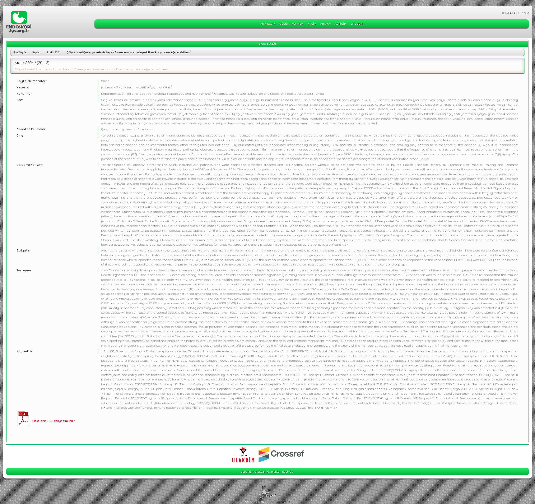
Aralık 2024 (53, 52)
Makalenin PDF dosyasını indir (53, 420)
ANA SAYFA (268, 23)
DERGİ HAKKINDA (291, 23)
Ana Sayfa (20, 52)
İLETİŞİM (340, 23)
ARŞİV (312, 23)
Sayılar (36, 52)
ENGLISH (357, 23)
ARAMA (325, 23)
